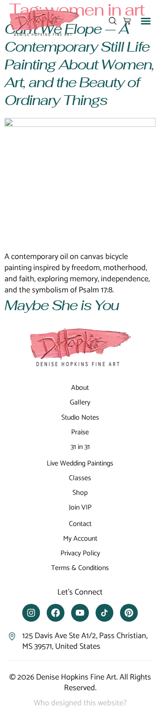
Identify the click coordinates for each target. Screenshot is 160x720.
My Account (80, 538)
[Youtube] (80, 613)
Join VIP (80, 507)
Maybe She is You (61, 305)
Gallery (80, 402)
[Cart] (127, 21)
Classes (80, 478)
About (80, 387)
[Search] (112, 21)
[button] (145, 21)
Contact (80, 524)
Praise (80, 432)
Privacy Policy (80, 553)
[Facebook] (55, 613)
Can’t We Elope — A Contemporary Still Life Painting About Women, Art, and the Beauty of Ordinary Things (79, 64)
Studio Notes (80, 417)
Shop (80, 493)
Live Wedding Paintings (80, 463)
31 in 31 (80, 447)
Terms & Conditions (80, 568)
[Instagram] (31, 613)
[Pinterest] (129, 613)
